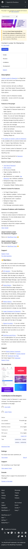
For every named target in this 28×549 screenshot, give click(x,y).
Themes (17, 493)
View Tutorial (4, 228)
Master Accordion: (8, 323)
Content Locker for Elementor (9, 78)
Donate (17, 507)
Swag (17, 510)
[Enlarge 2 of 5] (11, 389)
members (17, 442)
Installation (6, 62)
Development (6, 66)
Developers (4, 507)
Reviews (5, 58)
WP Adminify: (6, 271)
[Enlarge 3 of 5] (24, 368)
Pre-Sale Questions (6, 256)
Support (5, 70)
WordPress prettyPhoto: (9, 335)
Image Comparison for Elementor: (12, 311)
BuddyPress (5, 522)
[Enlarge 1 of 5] (11, 368)
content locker (18, 439)
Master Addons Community (13, 351)
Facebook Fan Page (13, 356)
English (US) (24, 436)
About (3, 490)
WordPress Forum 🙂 (13, 237)
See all (25, 457)
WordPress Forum (12, 246)
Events (16, 505)
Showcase (17, 490)
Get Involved (18, 502)
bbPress (4, 520)
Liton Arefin (6, 45)
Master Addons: (7, 301)
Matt (3, 517)
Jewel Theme (8, 412)
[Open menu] (25, 2)
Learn (2, 502)
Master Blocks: (7, 285)
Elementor (20, 156)
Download (4, 49)
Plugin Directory (5, 6)
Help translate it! (15, 11)
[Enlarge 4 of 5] (24, 377)
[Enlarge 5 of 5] (24, 385)
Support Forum (5, 254)
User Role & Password (10, 165)
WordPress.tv (5, 510)
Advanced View (5, 446)
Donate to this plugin (6, 481)
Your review (4, 457)
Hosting (3, 495)
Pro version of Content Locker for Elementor (14, 138)
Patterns (17, 498)
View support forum (6, 468)
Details (5, 55)
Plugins (16, 495)
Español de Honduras (10, 529)
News (2, 493)
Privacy (3, 498)
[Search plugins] (16, 16)
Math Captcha (7, 167)
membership (23, 442)
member (24, 439)
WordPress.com (6, 515)
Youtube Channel (20, 353)
